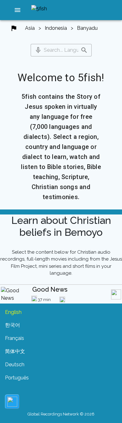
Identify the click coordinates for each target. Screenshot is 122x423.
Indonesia (56, 28)
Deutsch (14, 364)
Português (17, 378)
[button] (18, 10)
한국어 (12, 325)
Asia (30, 28)
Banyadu (87, 28)
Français (14, 338)
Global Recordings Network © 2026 (61, 414)
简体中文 (15, 351)
